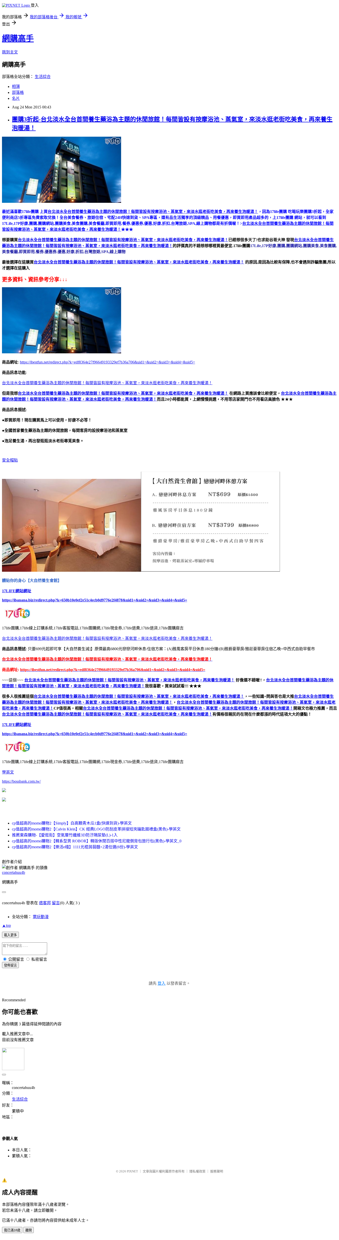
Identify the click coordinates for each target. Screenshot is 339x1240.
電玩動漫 (41, 917)
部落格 (18, 92)
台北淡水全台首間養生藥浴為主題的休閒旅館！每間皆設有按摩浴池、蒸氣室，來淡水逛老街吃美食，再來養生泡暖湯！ (123, 240)
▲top (6, 925)
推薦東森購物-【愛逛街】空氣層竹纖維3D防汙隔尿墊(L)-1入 (65, 835)
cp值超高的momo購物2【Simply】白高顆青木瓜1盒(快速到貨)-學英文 (72, 823)
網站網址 (23, 591)
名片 (16, 98)
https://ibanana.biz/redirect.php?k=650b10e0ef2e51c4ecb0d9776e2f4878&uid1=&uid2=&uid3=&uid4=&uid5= (94, 600)
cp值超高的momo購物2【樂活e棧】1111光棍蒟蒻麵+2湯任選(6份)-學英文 (75, 847)
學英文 (8, 772)
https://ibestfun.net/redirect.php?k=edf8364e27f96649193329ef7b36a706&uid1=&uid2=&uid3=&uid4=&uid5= (107, 362)
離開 (28, 1230)
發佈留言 (10, 965)
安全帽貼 (10, 460)
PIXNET (132, 1171)
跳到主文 (10, 52)
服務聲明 (216, 1171)
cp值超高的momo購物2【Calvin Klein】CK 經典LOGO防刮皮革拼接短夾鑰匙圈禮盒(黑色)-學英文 (96, 829)
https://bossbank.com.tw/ (21, 781)
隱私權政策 (197, 1171)
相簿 (16, 86)
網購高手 (18, 38)
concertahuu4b (13, 872)
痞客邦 (45, 903)
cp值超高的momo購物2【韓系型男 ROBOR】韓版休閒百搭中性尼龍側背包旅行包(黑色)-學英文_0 (96, 841)
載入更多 (10, 935)
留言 (56, 903)
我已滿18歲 (12, 1230)
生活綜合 (43, 77)
